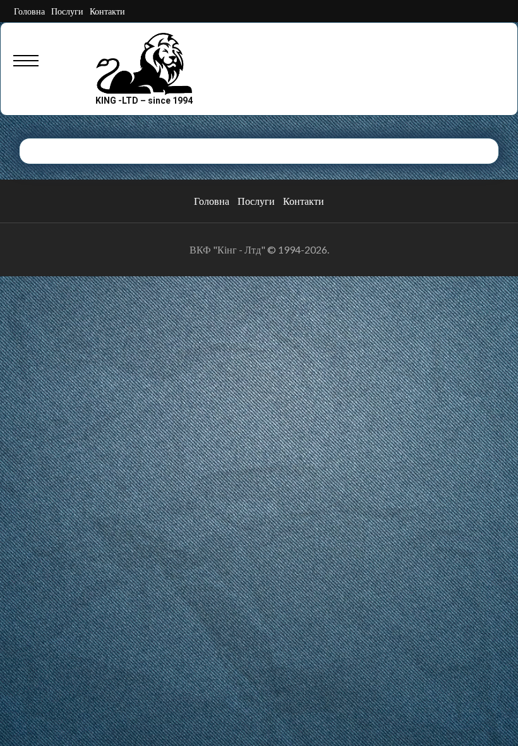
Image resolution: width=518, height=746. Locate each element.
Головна (29, 11)
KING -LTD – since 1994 (144, 100)
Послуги (67, 11)
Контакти (107, 11)
